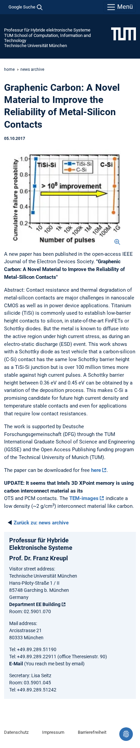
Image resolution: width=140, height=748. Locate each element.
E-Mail (16, 663)
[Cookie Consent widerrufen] (126, 734)
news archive (32, 69)
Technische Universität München (35, 45)
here (96, 470)
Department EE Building (34, 604)
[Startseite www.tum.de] (123, 33)
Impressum (53, 732)
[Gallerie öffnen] (63, 198)
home (9, 69)
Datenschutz (16, 732)
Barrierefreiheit (92, 732)
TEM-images (84, 498)
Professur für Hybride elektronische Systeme (47, 30)
